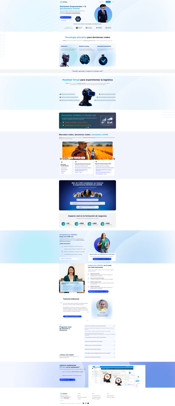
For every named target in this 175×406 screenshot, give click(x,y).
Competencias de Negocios (96, 397)
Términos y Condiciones (111, 397)
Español (113, 1)
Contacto (79, 398)
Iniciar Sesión (101, 1)
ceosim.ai (61, 400)
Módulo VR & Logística (96, 398)
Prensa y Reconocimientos (81, 397)
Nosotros (79, 395)
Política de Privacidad (110, 395)
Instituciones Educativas (96, 395)
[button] (66, 17)
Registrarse (108, 1)
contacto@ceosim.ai (74, 356)
